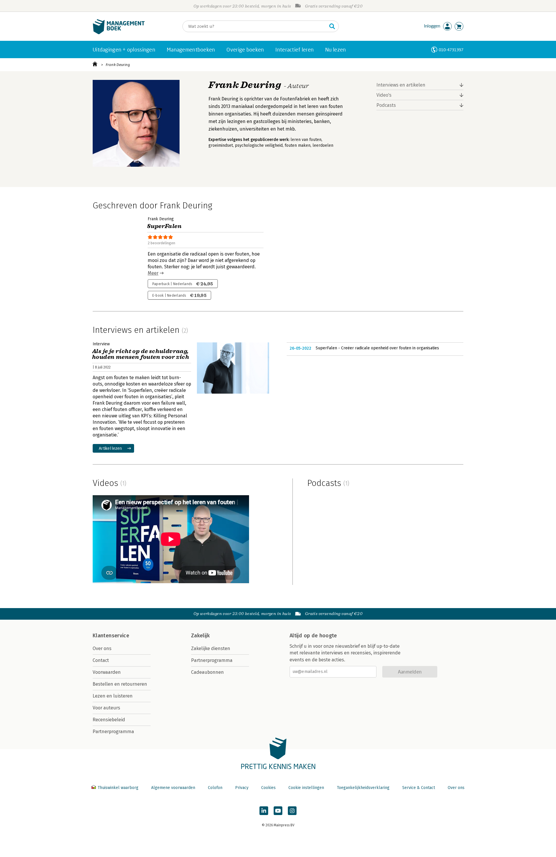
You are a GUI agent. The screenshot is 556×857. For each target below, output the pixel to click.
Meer (153, 273)
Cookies (268, 787)
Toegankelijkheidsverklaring (363, 787)
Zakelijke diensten (210, 648)
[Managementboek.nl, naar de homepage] (119, 32)
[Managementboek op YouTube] (278, 810)
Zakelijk (200, 635)
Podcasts (386, 105)
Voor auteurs (106, 708)
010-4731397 (451, 49)
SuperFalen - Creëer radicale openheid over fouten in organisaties (377, 348)
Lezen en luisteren (113, 696)
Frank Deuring (118, 65)
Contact (101, 660)
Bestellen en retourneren (120, 684)
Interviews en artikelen (400, 85)
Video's (384, 95)
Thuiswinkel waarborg (118, 787)
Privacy (241, 787)
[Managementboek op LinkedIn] (263, 810)
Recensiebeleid (109, 719)
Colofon (215, 787)
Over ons (102, 648)
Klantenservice (111, 635)
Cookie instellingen (306, 787)
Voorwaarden (107, 672)
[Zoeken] (332, 26)
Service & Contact (418, 787)
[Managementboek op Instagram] (292, 810)
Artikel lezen (110, 448)
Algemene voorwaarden (173, 787)
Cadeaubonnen (207, 672)
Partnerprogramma (113, 731)
